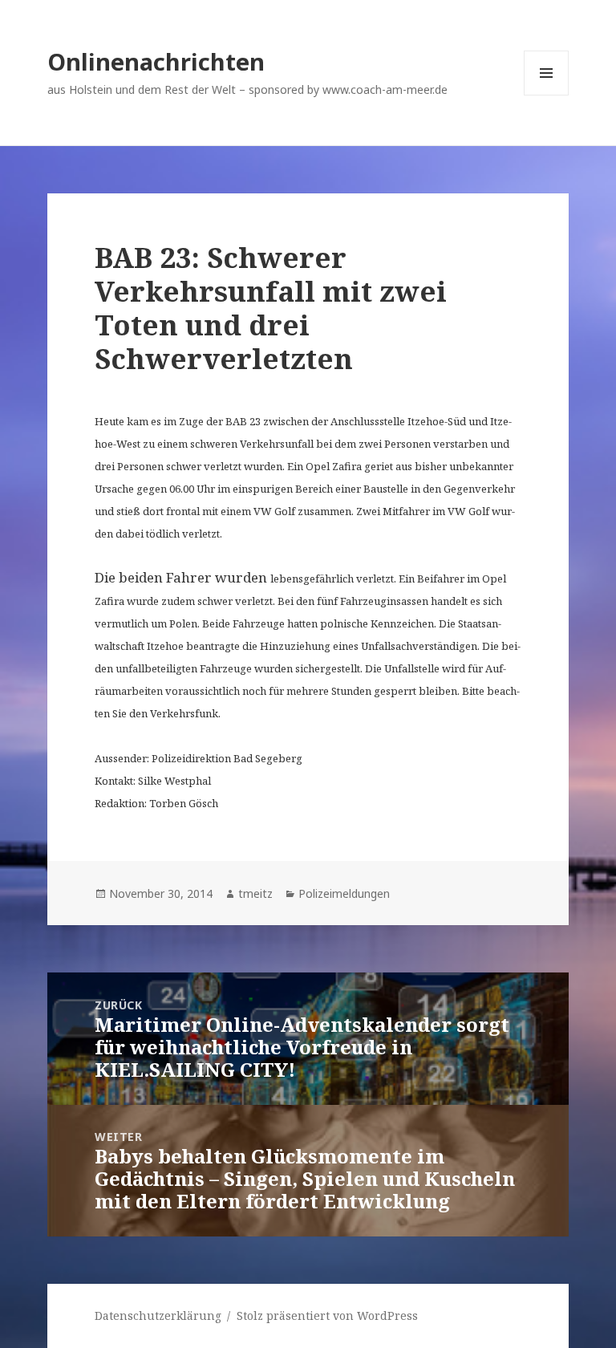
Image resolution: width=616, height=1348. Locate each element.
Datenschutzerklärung (158, 1315)
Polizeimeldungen (344, 893)
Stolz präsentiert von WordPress (327, 1315)
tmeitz (255, 893)
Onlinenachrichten (156, 61)
